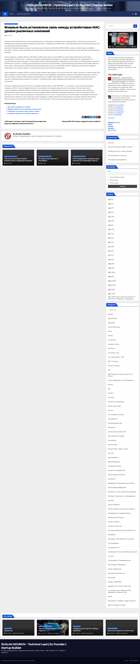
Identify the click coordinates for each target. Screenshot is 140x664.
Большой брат (112, 444)
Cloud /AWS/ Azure (114, 327)
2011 (109, 255)
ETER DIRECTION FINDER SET (117, 160)
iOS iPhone (111, 348)
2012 (109, 251)
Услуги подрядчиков (114, 569)
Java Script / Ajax (113, 353)
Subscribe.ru (129, 299)
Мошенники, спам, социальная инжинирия (122, 492)
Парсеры (111, 500)
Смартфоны (112, 534)
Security (110, 384)
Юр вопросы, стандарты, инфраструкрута (122, 601)
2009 (109, 263)
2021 (109, 216)
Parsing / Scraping (114, 365)
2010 (109, 259)
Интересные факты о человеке (48, 159)
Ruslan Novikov (23, 134)
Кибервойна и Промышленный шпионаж (121, 483)
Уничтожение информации (116, 564)
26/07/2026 (9, 633)
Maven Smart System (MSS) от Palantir (120, 147)
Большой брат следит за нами (118, 449)
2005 (109, 281)
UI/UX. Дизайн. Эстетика (116, 414)
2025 (109, 203)
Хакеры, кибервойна (114, 582)
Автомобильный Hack (115, 423)
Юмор (110, 596)
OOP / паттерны (113, 361)
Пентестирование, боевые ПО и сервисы (121, 509)
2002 (109, 293)
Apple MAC (111, 323)
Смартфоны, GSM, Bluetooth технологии (121, 539)
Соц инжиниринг (113, 543)
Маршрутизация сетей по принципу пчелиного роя (24, 109)
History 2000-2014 (23, 14)
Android (110, 314)
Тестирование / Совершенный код (119, 560)
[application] (122, 40)
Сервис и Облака (113, 522)
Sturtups (110, 410)
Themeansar (31, 660)
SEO (109, 389)
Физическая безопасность (116, 573)
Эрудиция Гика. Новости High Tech (119, 586)
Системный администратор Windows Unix (122, 530)
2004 (109, 285)
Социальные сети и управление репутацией (122, 552)
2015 (109, 242)
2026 (109, 199)
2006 (109, 276)
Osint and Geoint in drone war (117, 155)
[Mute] (132, 46)
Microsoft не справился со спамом (19, 107)
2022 (109, 212)
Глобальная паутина (114, 466)
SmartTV (110, 393)
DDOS (110, 331)
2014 (109, 246)
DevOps (110, 335)
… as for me (111, 310)
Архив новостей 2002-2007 (11, 23)
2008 (109, 268)
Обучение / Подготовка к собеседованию (121, 496)
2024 (109, 208)
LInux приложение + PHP (116, 357)
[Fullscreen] (135, 46)
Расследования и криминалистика (119, 513)
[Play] (110, 46)
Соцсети (111, 556)
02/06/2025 (77, 633)
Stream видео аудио (114, 406)
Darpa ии (111, 142)
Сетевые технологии (115, 526)
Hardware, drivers (113, 344)
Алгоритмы (111, 427)
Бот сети (111, 453)
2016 (109, 238)
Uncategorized (112, 419)
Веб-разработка (113, 457)
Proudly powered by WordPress (9, 660)
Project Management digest (117, 177)
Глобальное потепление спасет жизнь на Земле (23, 111)
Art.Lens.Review (119, 105)
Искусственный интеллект (116, 474)
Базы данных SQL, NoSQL (116, 436)
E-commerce (112, 340)
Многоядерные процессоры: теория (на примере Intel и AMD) (85, 160)
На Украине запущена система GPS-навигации (23, 113)
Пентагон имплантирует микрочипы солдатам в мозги (18, 159)
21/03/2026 (43, 633)
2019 (109, 225)
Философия (111, 577)
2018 (109, 229)
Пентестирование (114, 504)
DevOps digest (114, 180)
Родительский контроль (116, 517)
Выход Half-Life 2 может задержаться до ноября (80, 121)
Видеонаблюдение (114, 462)
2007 (109, 272)
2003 (109, 289)
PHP (109, 370)
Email (109, 171)
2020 (109, 221)
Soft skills (111, 397)
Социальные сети (114, 547)
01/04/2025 (112, 633)
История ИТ (112, 479)
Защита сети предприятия (116, 470)
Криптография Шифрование (117, 487)
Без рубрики (112, 440)
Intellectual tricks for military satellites (120, 151)
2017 (109, 233)
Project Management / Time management (121, 380)
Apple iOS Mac (112, 318)
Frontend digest (114, 183)
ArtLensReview (119, 109)
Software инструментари (116, 402)
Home (11, 14)
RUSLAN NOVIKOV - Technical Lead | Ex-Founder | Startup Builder (70, 5)
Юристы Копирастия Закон (117, 605)
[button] (133, 14)
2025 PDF (112, 130)
